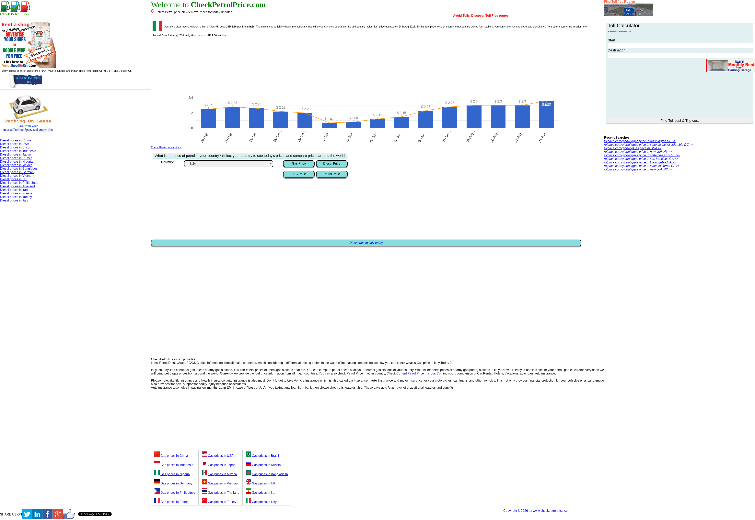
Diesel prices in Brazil (15, 147)
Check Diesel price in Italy (166, 147)
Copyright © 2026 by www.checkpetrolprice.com (536, 510)
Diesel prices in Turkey (16, 197)
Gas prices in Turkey (222, 502)
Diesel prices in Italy (14, 200)
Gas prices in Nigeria (175, 474)
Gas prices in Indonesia (176, 465)
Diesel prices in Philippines (19, 182)
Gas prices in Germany (176, 483)
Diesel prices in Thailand (17, 186)
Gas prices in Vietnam (223, 483)
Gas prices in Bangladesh (270, 474)
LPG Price (299, 174)
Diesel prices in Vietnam (17, 175)
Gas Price (299, 163)
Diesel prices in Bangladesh (19, 168)
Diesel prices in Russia (16, 158)
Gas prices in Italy (264, 502)
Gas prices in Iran (264, 492)
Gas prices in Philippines (177, 492)
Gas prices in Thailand (223, 492)
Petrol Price (332, 174)
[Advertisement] (377, 66)
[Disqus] (377, 299)
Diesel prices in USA (14, 144)
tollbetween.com (624, 31)
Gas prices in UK (263, 483)
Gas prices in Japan (222, 465)
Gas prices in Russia (266, 465)
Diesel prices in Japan (15, 154)
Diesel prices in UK (13, 179)
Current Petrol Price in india (415, 373)
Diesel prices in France (16, 193)
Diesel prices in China (15, 140)
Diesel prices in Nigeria (16, 161)
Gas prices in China (174, 455)
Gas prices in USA (221, 455)
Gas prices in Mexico (222, 474)
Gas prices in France (174, 502)
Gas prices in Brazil (265, 455)
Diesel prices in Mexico (16, 165)
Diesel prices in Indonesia (18, 151)
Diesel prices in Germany (17, 172)
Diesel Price (331, 163)
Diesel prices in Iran (14, 189)
